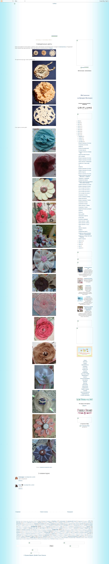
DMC (83, 537)
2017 (79, 124)
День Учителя (76, 523)
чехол (28, 537)
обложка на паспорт (26, 529)
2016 (79, 126)
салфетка (22, 533)
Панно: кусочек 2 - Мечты (84, 222)
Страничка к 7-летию (83, 207)
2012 (79, 133)
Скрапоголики (85, 386)
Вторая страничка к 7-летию (85, 200)
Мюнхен (70, 528)
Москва (56, 528)
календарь (66, 525)
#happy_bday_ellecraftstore (28, 521)
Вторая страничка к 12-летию (85, 158)
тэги (85, 535)
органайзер (43, 529)
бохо (65, 522)
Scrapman (85, 371)
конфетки (34, 526)
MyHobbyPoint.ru (85, 364)
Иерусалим (41, 525)
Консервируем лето (26, 526)
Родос (71, 532)
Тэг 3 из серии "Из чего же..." (84, 189)
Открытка (81, 166)
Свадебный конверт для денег (85, 208)
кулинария (71, 526)
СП (88, 533)
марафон (25, 528)
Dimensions (79, 537)
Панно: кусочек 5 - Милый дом (85, 161)
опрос (39, 529)
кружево (66, 526)
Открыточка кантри (83, 198)
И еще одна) (81, 217)
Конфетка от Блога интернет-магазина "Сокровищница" (85, 234)
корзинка (43, 526)
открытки (55, 529)
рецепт (67, 532)
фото (33, 536)
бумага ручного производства (81, 522)
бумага (73, 522)
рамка (54, 532)
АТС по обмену (82, 156)
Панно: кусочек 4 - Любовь (84, 205)
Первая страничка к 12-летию (85, 159)
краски (58, 526)
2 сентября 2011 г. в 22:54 (29, 477)
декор (67, 523)
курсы (84, 526)
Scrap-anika (85, 367)
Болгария (60, 522)
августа (80, 240)
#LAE (35, 521)
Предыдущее (70, 511)
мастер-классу (62, 46)
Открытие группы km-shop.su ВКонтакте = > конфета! (85, 176)
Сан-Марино (38, 533)
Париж (80, 529)
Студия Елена (85, 387)
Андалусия (80, 521)
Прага (23, 532)
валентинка (18, 523)
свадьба (53, 533)
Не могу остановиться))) (84, 148)
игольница (32, 525)
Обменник (34, 529)
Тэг (79, 165)
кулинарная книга (78, 526)
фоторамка (40, 536)
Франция (45, 536)
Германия (53, 523)
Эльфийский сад (85, 393)
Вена (24, 523)
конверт (91, 525)
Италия (56, 525)
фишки (23, 536)
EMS (86, 537)
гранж (58, 523)
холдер (60, 536)
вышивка (42, 523)
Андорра (85, 521)
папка (76, 529)
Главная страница (44, 511)
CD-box (59, 537)
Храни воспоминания (85, 392)
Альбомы (54, 521)
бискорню (45, 522)
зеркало (27, 525)
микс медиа (42, 528)
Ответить (20, 480)
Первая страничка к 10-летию (85, 184)
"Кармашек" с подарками (84, 178)
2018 (79, 122)
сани (43, 533)
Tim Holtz (52, 538)
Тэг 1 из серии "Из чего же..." (84, 193)
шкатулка (44, 537)
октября (80, 139)
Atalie (55, 537)
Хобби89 (85, 390)
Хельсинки (56, 536)
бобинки (55, 522)
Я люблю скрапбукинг (85, 395)
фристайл (51, 536)
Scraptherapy (85, 372)
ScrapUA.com (85, 369)
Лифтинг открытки (82, 227)
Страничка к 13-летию (83, 144)
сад (90, 532)
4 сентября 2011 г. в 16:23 (28, 485)
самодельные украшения (44, 467)
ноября (80, 138)
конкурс (19, 526)
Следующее (17, 511)
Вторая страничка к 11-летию (85, 168)
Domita (50, 48)
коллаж (85, 525)
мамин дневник (19, 528)
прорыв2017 (41, 532)
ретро (64, 532)
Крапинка (85, 383)
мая (80, 246)
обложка (18, 529)
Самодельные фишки (83, 180)
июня (80, 244)
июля (80, 242)
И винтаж (81, 212)
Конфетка (81, 146)
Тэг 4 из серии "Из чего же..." (84, 188)
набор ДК (76, 528)
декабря (80, 136)
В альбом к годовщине (83, 219)
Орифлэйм (49, 529)
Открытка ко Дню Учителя (84, 154)
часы (85, 536)
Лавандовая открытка (83, 215)
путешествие (47, 532)
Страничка (88, 296)
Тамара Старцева (85, 389)
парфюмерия (84, 529)
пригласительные (29, 532)
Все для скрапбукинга (85, 378)
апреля (80, 247)
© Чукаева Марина (28, 555)
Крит (61, 526)
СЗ (57, 533)
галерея (47, 523)
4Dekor (85, 360)
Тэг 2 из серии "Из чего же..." (84, 191)
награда (81, 528)
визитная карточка (29, 523)
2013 (79, 131)
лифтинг (88, 526)
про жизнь (35, 532)
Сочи (85, 533)
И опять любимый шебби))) (84, 196)
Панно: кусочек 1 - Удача (84, 221)
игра (36, 525)
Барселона (29, 522)
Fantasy (85, 363)
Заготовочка (85, 380)
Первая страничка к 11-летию (85, 170)
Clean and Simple (65, 537)
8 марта (39, 521)
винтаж (36, 523)
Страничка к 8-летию (83, 201)
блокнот (50, 522)
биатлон (40, 522)
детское (82, 523)
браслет (68, 522)
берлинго (34, 522)
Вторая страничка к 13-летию (85, 143)
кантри (71, 525)
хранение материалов (72, 536)
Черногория (23, 537)
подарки (50, 531)
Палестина (68, 529)
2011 (79, 134)
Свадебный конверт (88, 278)
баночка (24, 522)
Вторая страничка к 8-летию (85, 186)
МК (47, 528)
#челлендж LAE (19, 521)
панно (72, 529)
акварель (49, 521)
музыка (66, 528)
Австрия (44, 521)
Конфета (80, 229)
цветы (51, 467)
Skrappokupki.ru (85, 375)
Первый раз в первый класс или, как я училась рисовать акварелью (88, 308)
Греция (61, 523)
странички (46, 535)
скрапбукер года (67, 533)
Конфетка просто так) (88, 268)
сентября (81, 141)
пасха (89, 529)
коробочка (48, 526)
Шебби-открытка (82, 172)
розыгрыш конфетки (84, 532)
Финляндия (18, 536)
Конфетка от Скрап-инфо (84, 163)
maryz (20, 485)
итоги (61, 525)
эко (48, 537)
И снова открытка (82, 150)
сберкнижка (47, 533)
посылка (18, 532)
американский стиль (71, 521)
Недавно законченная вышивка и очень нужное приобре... (86, 182)
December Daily (72, 537)
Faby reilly (90, 537)
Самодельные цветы (83, 231)
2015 (79, 127)
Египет (91, 523)
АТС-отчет (18, 522)
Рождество (76, 532)
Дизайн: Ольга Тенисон (40, 555)
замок (23, 525)
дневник (87, 523)
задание (19, 525)
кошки (54, 526)
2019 (79, 121)
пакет (63, 529)
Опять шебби (81, 214)
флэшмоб (28, 536)
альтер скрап (62, 521)
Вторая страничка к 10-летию (85, 173)
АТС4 (80, 226)
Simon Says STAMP (85, 373)
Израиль (46, 525)
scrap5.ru (85, 377)
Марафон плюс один (33, 528)
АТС (89, 521)
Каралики (85, 381)
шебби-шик (33, 537)
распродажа (59, 532)
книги (82, 525)
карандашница (76, 525)
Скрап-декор (85, 384)
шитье (39, 537)
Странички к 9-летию (83, 195)
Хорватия (65, 536)
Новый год (87, 528)
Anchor (52, 537)
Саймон (17, 533)
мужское (61, 528)
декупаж (70, 523)
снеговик (72, 533)
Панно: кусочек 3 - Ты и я (84, 224)
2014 (79, 129)
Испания (51, 525)
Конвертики (88, 285)
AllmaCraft (85, 361)
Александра (21, 477)
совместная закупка (79, 533)
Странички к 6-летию (83, 203)
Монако (52, 528)
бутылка (89, 522)
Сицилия (61, 533)
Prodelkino (85, 366)
